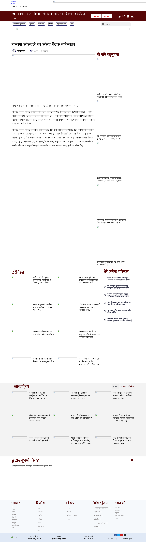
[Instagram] (125, 535)
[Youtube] (121, 535)
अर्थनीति (40, 512)
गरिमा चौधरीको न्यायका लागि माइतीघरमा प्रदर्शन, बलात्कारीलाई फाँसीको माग (89, 361)
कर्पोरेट (40, 515)
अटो (39, 508)
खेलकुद (68, 13)
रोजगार (40, 530)
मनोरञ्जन (58, 13)
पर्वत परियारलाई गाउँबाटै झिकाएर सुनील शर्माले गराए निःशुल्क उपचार (123, 440)
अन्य (14, 18)
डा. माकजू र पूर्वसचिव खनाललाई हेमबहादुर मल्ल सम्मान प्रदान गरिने (88, 280)
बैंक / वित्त (41, 526)
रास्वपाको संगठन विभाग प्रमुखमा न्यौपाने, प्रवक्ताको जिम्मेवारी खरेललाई (89, 334)
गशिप (68, 508)
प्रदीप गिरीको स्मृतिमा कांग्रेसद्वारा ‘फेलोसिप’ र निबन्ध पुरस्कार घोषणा (42, 280)
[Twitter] (118, 535)
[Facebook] (115, 535)
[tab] (115, 386)
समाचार (21, 13)
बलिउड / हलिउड (72, 515)
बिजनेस (37, 13)
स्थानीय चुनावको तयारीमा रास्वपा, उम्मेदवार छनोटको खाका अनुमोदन (42, 307)
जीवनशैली (47, 13)
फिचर (69, 512)
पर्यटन (40, 519)
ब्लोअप (69, 519)
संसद (29, 13)
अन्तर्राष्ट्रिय (80, 13)
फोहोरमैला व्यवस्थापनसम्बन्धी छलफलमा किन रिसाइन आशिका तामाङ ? (89, 307)
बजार (39, 523)
